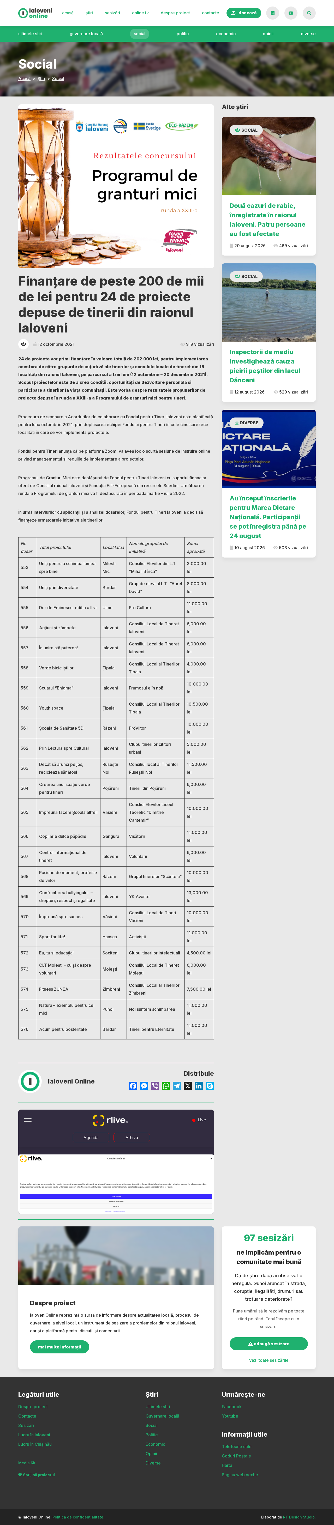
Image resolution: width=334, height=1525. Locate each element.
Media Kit (26, 1463)
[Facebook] (133, 1086)
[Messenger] (144, 1086)
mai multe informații (59, 1346)
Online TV (140, 12)
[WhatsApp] (166, 1086)
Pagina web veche (240, 1474)
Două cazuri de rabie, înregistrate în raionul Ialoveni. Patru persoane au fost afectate (268, 220)
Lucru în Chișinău (35, 1444)
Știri (89, 12)
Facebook (232, 1406)
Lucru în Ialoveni (34, 1434)
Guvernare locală (86, 33)
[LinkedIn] (199, 1086)
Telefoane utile (237, 1446)
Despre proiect (175, 12)
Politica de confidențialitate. (78, 1517)
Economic (226, 33)
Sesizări (112, 12)
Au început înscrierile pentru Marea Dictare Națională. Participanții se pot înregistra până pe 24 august (268, 517)
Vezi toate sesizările (269, 1360)
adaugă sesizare (271, 1343)
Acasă (68, 12)
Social (139, 33)
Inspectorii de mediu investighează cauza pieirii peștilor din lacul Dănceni (265, 366)
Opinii (268, 33)
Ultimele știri (30, 33)
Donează (247, 12)
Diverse (308, 33)
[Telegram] (177, 1086)
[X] (188, 1086)
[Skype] (210, 1086)
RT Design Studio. (299, 1517)
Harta (227, 1465)
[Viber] (155, 1086)
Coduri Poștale (236, 1456)
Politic (183, 33)
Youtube (230, 1416)
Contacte (210, 12)
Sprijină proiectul (39, 1475)
